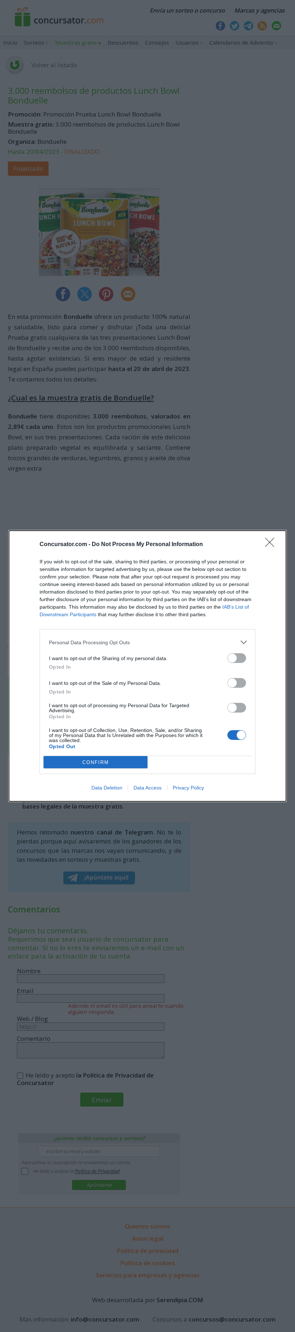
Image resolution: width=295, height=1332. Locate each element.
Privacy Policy (188, 788)
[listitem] (147, 642)
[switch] (236, 658)
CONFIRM (95, 762)
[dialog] (147, 666)
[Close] (272, 544)
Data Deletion (106, 788)
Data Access (147, 788)
